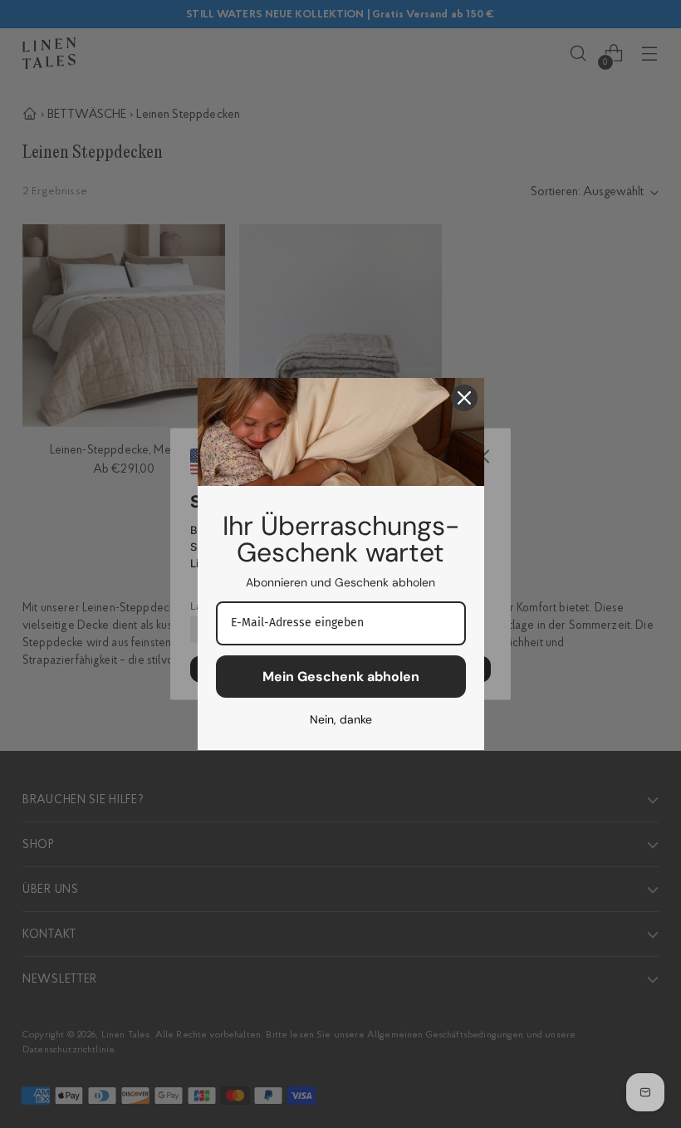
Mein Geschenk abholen (340, 676)
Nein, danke (341, 719)
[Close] (464, 398)
